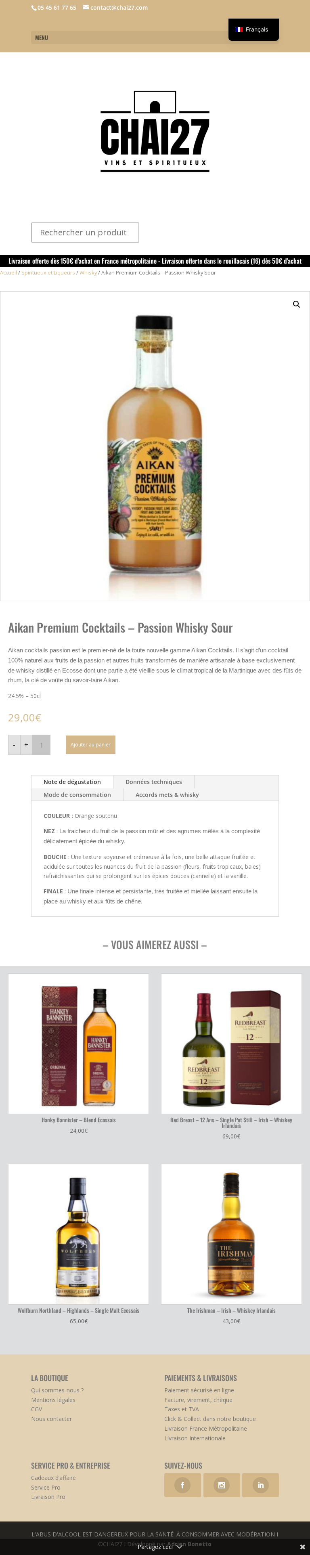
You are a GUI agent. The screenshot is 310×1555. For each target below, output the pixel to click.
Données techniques (154, 782)
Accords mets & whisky (167, 794)
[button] (296, 304)
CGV (36, 1409)
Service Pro (46, 1487)
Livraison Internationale (195, 1438)
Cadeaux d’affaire (53, 1478)
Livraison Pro (48, 1497)
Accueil (8, 272)
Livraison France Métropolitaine (205, 1428)
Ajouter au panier (91, 744)
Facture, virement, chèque (198, 1400)
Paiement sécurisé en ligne (199, 1390)
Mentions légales (53, 1400)
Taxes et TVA (181, 1409)
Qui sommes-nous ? (57, 1390)
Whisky (88, 272)
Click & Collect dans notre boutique (210, 1419)
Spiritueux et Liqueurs (48, 272)
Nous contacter (51, 1419)
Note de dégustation (72, 782)
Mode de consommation (77, 794)
